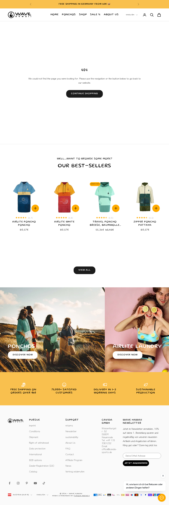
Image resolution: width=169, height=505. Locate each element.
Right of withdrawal (39, 442)
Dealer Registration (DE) (41, 465)
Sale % (95, 15)
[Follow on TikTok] (44, 483)
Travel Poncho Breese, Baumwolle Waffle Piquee (104, 224)
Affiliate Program (73, 460)
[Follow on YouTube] (35, 483)
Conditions (34, 431)
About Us (111, 15)
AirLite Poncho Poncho (24, 223)
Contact (69, 454)
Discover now (23, 355)
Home (55, 15)
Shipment (33, 437)
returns (69, 425)
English (130, 15)
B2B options (35, 460)
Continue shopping (84, 94)
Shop (83, 15)
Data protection (37, 448)
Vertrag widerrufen (74, 471)
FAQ (67, 448)
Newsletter (71, 431)
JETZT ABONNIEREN (135, 463)
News (68, 465)
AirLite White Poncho (64, 223)
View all (84, 270)
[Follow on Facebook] (9, 483)
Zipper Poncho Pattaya (145, 223)
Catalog (33, 471)
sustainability (71, 437)
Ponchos (69, 15)
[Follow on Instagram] (18, 483)
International (35, 454)
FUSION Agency (82, 496)
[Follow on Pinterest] (26, 483)
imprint (32, 425)
